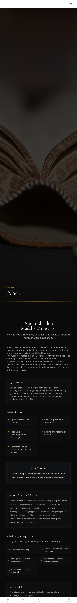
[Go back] (6, 4)
